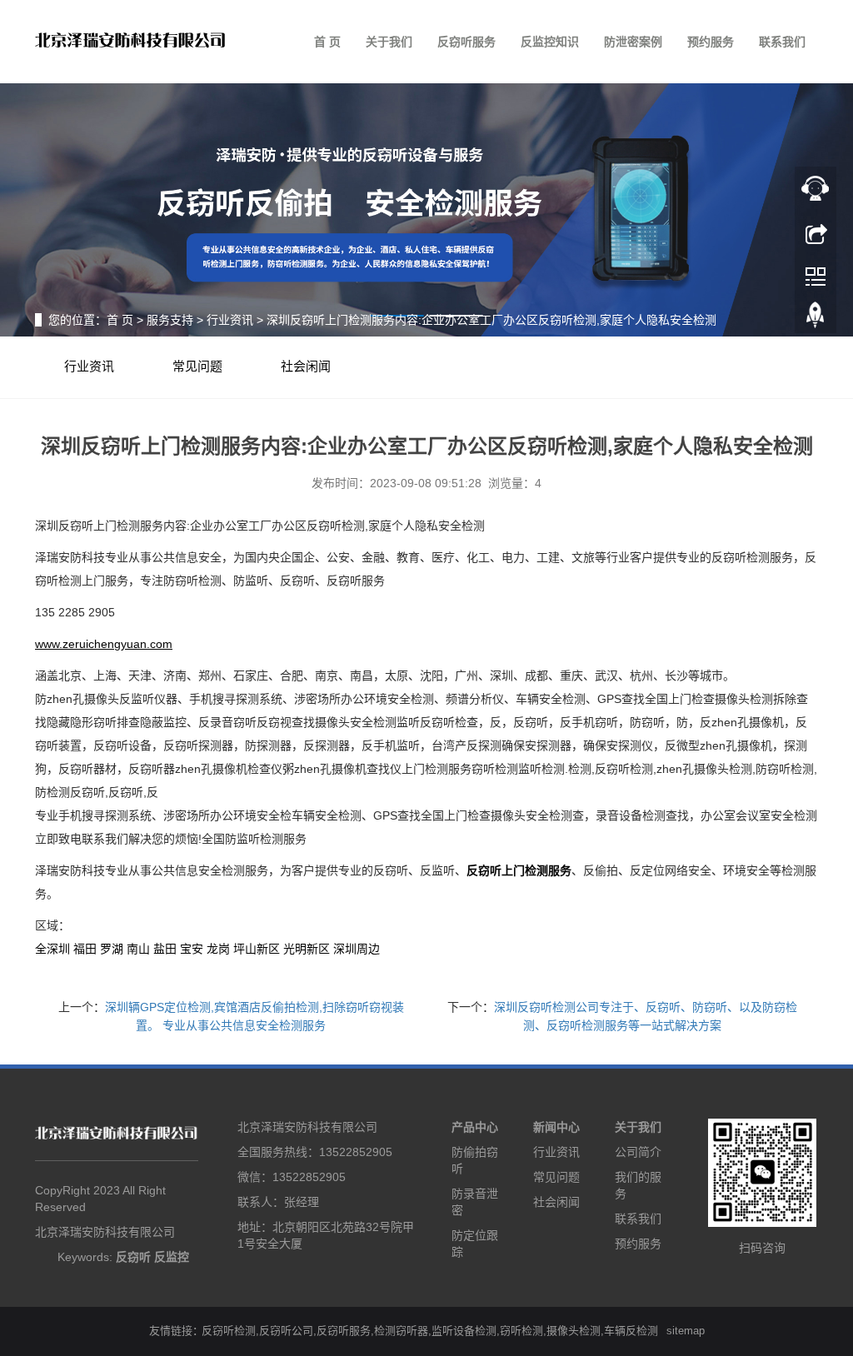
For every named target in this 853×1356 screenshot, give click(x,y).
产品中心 (474, 1127)
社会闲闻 (306, 366)
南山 (138, 948)
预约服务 (710, 41)
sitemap (685, 1330)
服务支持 (170, 320)
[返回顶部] (815, 319)
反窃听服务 (466, 41)
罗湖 (111, 948)
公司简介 (638, 1152)
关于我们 (389, 41)
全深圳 (52, 948)
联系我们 (782, 41)
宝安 (191, 948)
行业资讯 (230, 320)
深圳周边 (356, 948)
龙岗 (218, 948)
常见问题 (197, 366)
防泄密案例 (633, 41)
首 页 (327, 41)
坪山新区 (256, 948)
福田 (85, 948)
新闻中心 (556, 1127)
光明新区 (306, 948)
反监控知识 (550, 41)
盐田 (165, 948)
